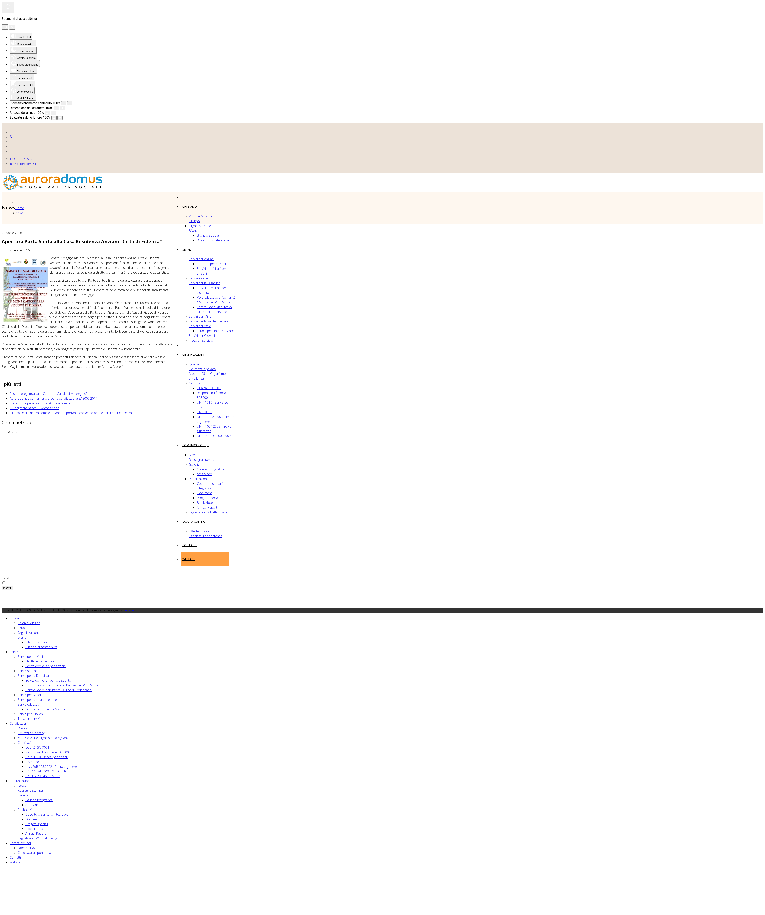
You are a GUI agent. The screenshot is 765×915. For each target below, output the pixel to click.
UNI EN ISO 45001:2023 (214, 436)
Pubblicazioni (198, 479)
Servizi (187, 249)
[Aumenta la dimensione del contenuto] (69, 103)
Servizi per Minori (201, 316)
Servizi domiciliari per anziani (46, 666)
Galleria (194, 464)
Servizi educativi (200, 326)
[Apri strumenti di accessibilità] (8, 7)
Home (19, 208)
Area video (204, 474)
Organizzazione (200, 226)
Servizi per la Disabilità (204, 283)
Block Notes (205, 502)
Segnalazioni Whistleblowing (208, 512)
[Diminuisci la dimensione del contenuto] (63, 103)
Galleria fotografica (210, 469)
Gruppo (194, 221)
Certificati (195, 383)
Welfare (188, 559)
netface (128, 610)
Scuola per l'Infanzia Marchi (216, 331)
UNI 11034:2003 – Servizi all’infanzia (51, 771)
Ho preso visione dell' (29, 583)
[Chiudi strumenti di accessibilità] (12, 27)
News (193, 455)
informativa (44, 583)
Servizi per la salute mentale (208, 321)
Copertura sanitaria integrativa (47, 814)
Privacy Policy (19, 516)
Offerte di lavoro (200, 531)
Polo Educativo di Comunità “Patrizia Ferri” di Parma (62, 685)
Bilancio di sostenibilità (213, 240)
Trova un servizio (201, 340)
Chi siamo (189, 206)
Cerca (6, 432)
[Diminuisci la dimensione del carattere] (56, 108)
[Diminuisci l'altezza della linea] (47, 113)
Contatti (189, 545)
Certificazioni (193, 354)
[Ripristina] (5, 27)
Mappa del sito (20, 511)
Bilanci (193, 230)
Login (13, 530)
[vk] (11, 151)
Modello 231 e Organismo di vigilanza (44, 738)
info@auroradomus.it (23, 164)
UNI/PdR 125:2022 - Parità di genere (51, 766)
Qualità (194, 364)
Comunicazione (194, 445)
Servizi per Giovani (202, 335)
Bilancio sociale (208, 235)
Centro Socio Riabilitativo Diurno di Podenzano (59, 690)
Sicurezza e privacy (202, 369)
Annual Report (207, 507)
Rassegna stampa (201, 459)
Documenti (204, 493)
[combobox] (28, 432)
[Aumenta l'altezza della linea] (53, 113)
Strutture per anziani (211, 264)
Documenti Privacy (23, 535)
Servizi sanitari (199, 278)
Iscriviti (7, 587)
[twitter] (11, 137)
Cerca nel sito (19, 525)
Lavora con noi (194, 521)
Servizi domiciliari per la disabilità (48, 680)
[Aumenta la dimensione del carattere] (62, 108)
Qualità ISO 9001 (209, 388)
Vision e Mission (200, 216)
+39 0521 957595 (21, 159)
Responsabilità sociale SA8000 (47, 752)
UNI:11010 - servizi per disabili (47, 757)
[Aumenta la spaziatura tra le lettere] (60, 118)
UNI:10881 (204, 412)
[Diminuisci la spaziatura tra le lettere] (54, 118)
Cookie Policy (19, 520)
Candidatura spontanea (205, 536)
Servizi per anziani (201, 259)
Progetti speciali (208, 498)
